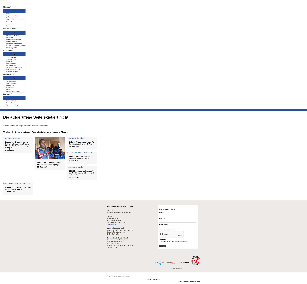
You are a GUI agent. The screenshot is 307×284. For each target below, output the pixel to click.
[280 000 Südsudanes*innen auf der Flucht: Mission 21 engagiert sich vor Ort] (82, 167)
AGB (180, 281)
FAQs (198, 281)
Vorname (161, 212)
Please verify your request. (166, 230)
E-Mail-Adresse (163, 224)
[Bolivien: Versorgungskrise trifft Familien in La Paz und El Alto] (82, 138)
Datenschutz (186, 281)
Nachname (162, 218)
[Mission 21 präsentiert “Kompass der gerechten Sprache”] (18, 183)
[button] (11, 7)
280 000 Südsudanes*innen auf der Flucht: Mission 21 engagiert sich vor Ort (81, 173)
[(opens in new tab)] (159, 264)
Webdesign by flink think (153, 279)
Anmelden (162, 246)
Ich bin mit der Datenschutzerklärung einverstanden (174, 241)
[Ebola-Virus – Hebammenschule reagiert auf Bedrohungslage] (50, 159)
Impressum (193, 281)
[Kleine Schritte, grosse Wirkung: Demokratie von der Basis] (82, 152)
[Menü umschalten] (14, 11)
